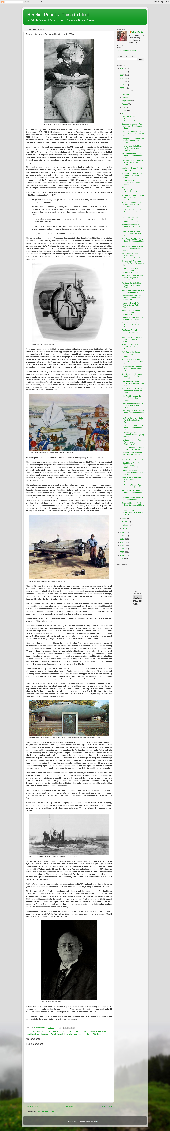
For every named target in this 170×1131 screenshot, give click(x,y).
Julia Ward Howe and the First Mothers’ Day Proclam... (131, 398)
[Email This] (64, 1028)
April (124, 518)
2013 (122, 552)
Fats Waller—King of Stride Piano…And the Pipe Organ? (132, 248)
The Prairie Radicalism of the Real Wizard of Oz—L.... (132, 332)
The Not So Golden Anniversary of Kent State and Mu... (132, 472)
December (126, 91)
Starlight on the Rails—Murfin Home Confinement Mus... (131, 312)
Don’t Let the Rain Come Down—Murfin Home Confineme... (131, 298)
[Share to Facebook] (71, 1028)
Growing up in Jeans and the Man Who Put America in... (133, 263)
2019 (122, 532)
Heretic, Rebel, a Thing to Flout (58, 14)
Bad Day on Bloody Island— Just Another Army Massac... (133, 347)
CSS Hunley (53, 1031)
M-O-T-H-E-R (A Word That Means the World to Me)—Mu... (132, 391)
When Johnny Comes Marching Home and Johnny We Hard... (131, 190)
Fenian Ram (78, 1031)
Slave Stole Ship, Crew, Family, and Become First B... (132, 361)
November (126, 94)
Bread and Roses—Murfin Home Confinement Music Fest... (133, 505)
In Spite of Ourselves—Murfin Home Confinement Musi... (131, 270)
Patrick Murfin (137, 32)
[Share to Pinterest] (74, 1028)
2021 (122, 85)
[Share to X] (69, 1028)
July (124, 107)
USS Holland (97, 1034)
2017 (122, 539)
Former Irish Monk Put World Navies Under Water (130, 305)
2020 (122, 88)
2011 (122, 559)
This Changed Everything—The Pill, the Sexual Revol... (132, 405)
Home (69, 1106)
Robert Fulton (67, 1034)
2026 (122, 68)
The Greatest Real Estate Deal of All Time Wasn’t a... (132, 212)
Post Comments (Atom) (46, 1112)
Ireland (98, 1031)
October (125, 97)
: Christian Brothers (39, 1031)
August (125, 104)
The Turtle (87, 1034)
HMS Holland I (89, 1031)
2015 (122, 545)
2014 (122, 549)
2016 (122, 542)
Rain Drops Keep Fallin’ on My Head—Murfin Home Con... (132, 339)
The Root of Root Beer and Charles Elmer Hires (132, 318)
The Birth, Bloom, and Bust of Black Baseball (132, 499)
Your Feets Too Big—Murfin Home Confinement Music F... (133, 241)
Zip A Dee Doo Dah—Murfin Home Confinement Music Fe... (133, 427)
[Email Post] (60, 1028)
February (126, 525)
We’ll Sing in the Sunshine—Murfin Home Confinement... (133, 354)
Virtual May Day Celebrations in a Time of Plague (132, 512)
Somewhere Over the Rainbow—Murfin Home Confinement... (132, 325)
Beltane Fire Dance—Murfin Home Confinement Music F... (133, 492)
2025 (122, 72)
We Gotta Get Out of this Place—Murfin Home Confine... (131, 285)
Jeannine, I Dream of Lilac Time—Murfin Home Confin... (132, 175)
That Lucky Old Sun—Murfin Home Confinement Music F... (133, 413)
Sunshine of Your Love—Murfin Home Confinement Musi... (131, 119)
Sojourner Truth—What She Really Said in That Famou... (132, 163)
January (125, 528)
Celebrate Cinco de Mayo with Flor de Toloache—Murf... (132, 454)
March (125, 522)
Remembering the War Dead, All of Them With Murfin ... (132, 226)
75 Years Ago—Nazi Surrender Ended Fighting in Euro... (133, 435)
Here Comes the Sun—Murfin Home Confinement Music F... (132, 256)
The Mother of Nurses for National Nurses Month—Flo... (132, 369)
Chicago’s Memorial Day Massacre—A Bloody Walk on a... (133, 133)
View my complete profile (127, 50)
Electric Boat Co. (65, 1031)
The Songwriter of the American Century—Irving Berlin (133, 383)
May (124, 114)
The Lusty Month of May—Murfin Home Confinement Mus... (132, 442)
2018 (122, 536)
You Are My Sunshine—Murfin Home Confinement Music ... (131, 219)
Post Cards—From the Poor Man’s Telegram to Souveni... (132, 278)
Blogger (99, 1122)
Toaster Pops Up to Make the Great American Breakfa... (132, 148)
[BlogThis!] (66, 1028)
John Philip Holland (53, 1034)
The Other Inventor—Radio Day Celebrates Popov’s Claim (132, 420)
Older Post (106, 1106)
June (124, 111)
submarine (78, 1034)
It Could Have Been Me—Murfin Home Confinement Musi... (132, 465)
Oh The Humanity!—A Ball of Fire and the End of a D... (133, 448)
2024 (122, 75)
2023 (122, 78)
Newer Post (32, 1106)
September (126, 101)
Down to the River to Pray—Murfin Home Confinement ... (132, 480)
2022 (122, 82)
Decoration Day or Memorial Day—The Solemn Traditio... (133, 197)
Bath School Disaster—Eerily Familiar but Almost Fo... (133, 291)
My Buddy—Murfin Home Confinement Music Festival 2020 (131, 204)
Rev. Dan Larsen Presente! (132, 460)
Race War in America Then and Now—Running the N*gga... (132, 126)
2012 (122, 555)
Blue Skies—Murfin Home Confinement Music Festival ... (132, 376)
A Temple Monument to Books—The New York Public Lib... (131, 234)
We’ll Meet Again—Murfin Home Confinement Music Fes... (133, 155)
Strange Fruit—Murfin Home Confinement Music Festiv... (133, 141)
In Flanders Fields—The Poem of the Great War (132, 486)
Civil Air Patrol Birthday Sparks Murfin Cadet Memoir (131, 182)
